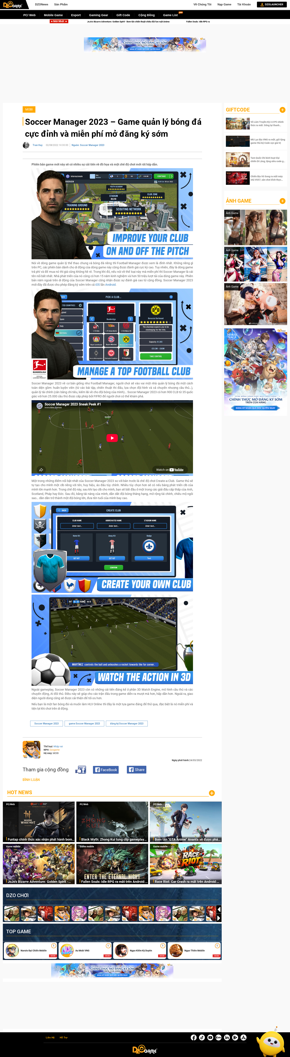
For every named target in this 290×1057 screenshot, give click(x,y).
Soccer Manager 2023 (46, 723)
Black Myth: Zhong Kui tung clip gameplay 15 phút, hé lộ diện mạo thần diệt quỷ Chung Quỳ (114, 839)
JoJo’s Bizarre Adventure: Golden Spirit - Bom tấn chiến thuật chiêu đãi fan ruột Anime (38, 882)
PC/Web (10, 804)
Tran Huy (37, 145)
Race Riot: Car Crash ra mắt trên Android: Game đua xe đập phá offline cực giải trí (177, 21)
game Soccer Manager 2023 (84, 723)
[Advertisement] (145, 79)
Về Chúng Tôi (202, 4)
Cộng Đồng (146, 15)
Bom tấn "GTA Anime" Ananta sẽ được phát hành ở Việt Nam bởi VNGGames (187, 839)
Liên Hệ (50, 1037)
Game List (170, 15)
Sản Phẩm (61, 4)
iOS (98, 284)
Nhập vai (58, 746)
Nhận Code (263, 124)
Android (110, 284)
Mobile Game (53, 15)
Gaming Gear (98, 15)
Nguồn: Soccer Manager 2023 (88, 145)
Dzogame (55, 749)
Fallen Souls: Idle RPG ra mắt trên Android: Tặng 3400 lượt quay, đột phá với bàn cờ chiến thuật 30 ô (73, 21)
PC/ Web (29, 15)
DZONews (41, 4)
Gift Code (123, 15)
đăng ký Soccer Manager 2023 (126, 723)
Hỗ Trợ (63, 1037)
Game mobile (13, 846)
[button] (219, 918)
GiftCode (238, 110)
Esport (76, 15)
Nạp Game (224, 4)
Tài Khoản (244, 4)
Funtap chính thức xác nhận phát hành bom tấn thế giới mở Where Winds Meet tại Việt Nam (40, 839)
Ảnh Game (238, 201)
